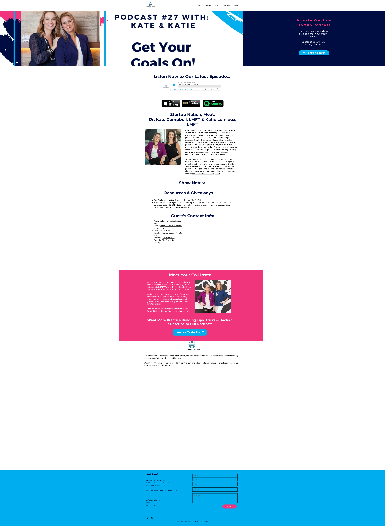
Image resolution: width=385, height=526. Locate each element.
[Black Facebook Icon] (147, 518)
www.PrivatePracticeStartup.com (206, 173)
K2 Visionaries (168, 237)
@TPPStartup (166, 230)
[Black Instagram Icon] (151, 518)
